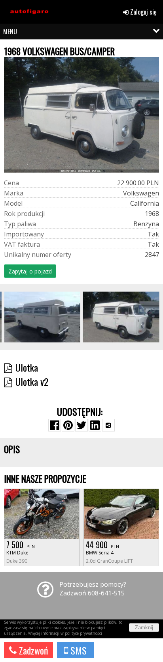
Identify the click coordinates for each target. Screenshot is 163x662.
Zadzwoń (32, 650)
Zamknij (144, 627)
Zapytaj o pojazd (30, 271)
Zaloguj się (143, 12)
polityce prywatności (83, 633)
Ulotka (26, 367)
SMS (77, 650)
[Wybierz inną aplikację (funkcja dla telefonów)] (108, 425)
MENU (10, 31)
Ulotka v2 (31, 381)
